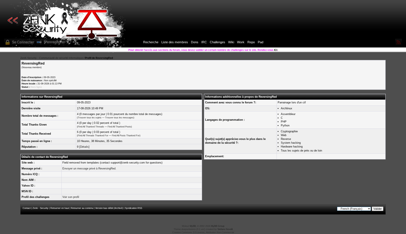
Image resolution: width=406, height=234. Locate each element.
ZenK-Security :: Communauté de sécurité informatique (51, 58)
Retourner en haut (59, 208)
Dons (194, 42)
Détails (84, 146)
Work (240, 42)
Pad (260, 42)
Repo (251, 42)
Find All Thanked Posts (119, 126)
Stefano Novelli (225, 229)
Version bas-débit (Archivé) (109, 208)
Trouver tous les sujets (90, 117)
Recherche (150, 42)
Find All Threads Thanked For (93, 135)
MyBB (193, 226)
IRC (204, 42)
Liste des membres (174, 42)
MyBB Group (217, 226)
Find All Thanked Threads (91, 126)
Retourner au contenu (82, 208)
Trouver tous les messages (119, 117)
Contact (27, 208)
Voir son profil (70, 197)
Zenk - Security (40, 208)
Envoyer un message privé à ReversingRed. (89, 168)
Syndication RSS (133, 208)
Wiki (231, 42)
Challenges (217, 42)
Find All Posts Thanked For (126, 135)
